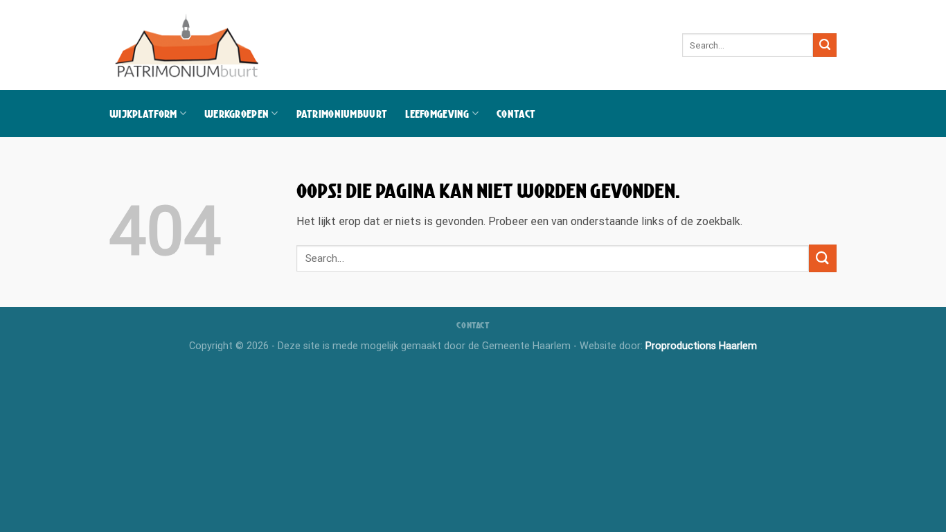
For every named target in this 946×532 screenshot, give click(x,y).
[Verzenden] (825, 45)
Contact (516, 113)
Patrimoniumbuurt (342, 113)
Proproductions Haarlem (701, 346)
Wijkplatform (143, 113)
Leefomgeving (437, 113)
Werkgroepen (236, 113)
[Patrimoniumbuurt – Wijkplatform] (188, 45)
